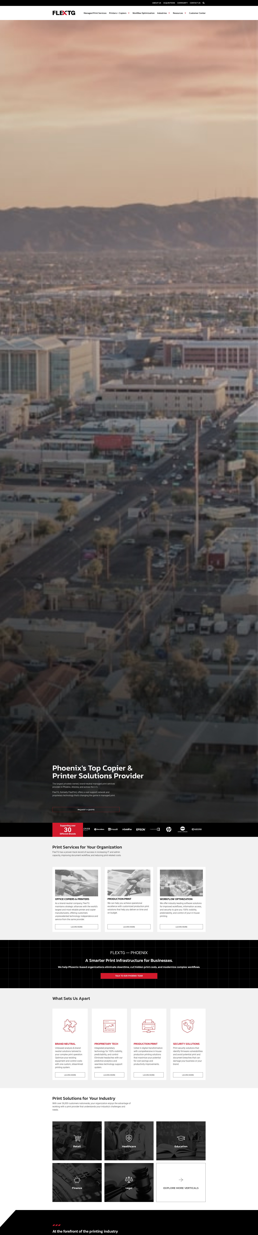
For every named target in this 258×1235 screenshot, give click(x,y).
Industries (162, 13)
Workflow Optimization (143, 13)
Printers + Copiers (117, 13)
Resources (178, 13)
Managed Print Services (95, 13)
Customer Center (197, 13)
